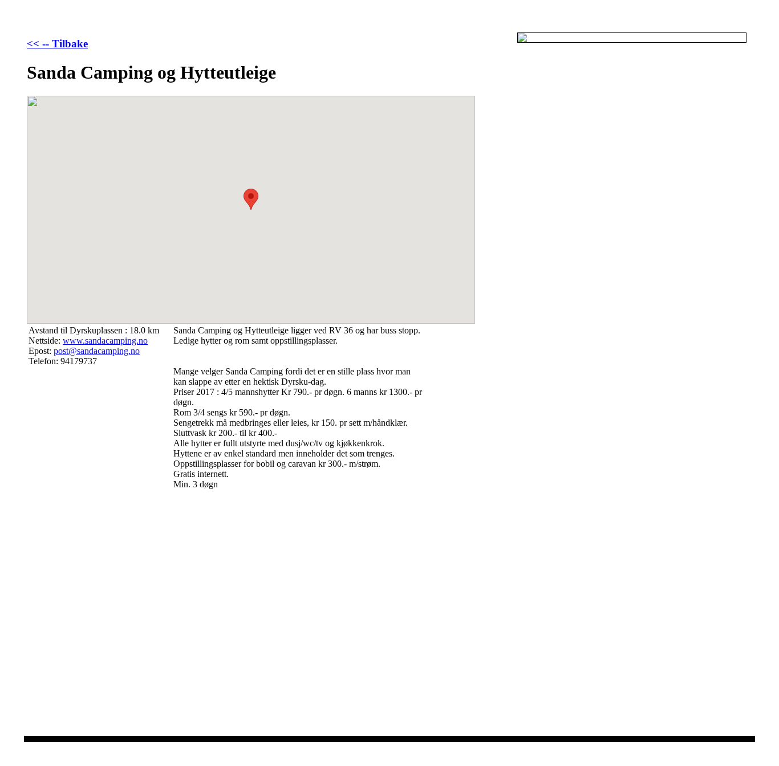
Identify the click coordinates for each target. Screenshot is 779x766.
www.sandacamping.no (105, 340)
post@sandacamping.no (97, 351)
